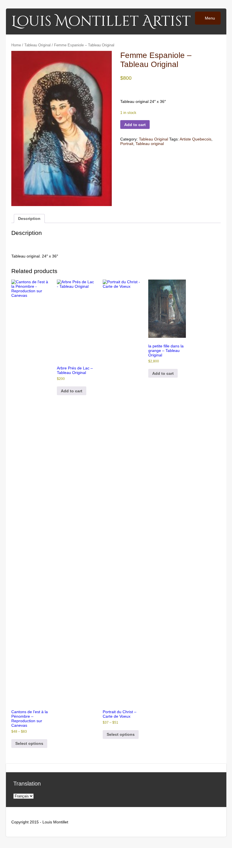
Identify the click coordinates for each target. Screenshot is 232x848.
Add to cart (135, 124)
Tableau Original (37, 45)
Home (16, 45)
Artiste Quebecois (195, 139)
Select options (29, 743)
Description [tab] (29, 218)
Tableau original (150, 143)
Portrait (126, 143)
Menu (209, 18)
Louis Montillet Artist (101, 21)
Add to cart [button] (71, 391)
